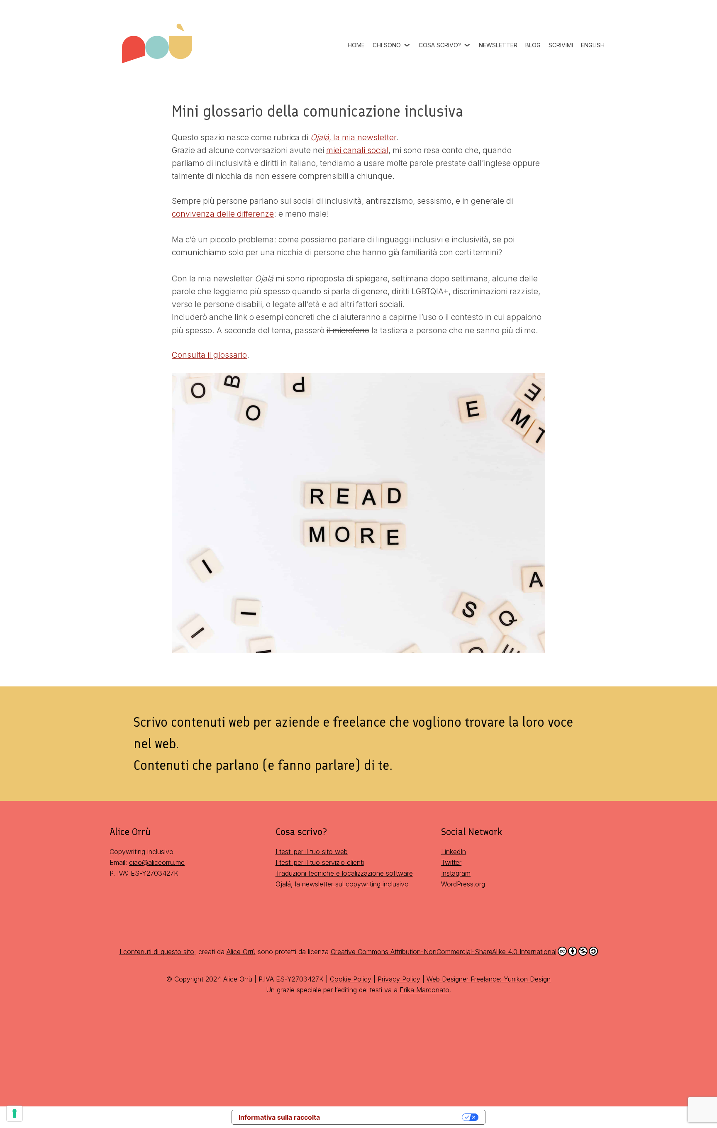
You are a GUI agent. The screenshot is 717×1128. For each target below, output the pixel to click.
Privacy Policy (399, 979)
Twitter (451, 862)
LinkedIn (453, 851)
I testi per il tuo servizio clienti (320, 862)
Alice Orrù (241, 951)
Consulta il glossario (209, 355)
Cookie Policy (350, 979)
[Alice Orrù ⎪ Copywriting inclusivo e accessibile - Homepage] (157, 31)
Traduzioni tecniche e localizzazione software (344, 873)
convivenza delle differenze (223, 214)
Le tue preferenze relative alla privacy (395, 1117)
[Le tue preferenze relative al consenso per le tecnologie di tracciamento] (14, 1113)
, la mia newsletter (353, 137)
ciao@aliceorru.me (157, 862)
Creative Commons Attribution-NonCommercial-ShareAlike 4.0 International (443, 951)
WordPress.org (463, 884)
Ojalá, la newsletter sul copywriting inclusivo (342, 884)
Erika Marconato (424, 990)
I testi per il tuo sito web (312, 851)
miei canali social (357, 150)
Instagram (456, 873)
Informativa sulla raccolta (279, 1117)
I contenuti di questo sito (157, 951)
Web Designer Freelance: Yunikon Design (489, 979)
